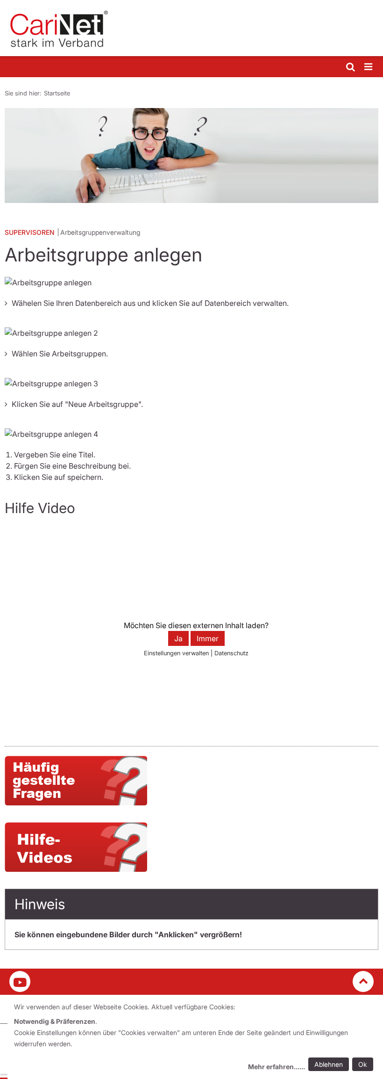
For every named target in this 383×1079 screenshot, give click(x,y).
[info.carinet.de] (191, 28)
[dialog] (195, 1038)
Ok (362, 1064)
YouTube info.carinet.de (19, 981)
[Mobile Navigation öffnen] (369, 67)
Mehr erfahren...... (276, 1067)
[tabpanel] (191, 155)
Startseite (57, 93)
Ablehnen (328, 1064)
